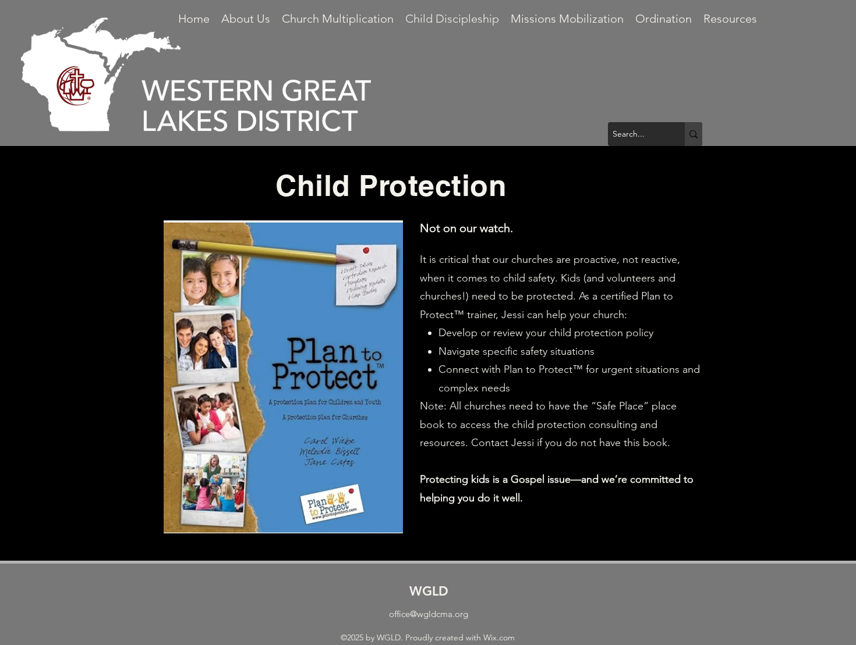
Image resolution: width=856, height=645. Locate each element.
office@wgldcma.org (428, 613)
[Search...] (693, 134)
